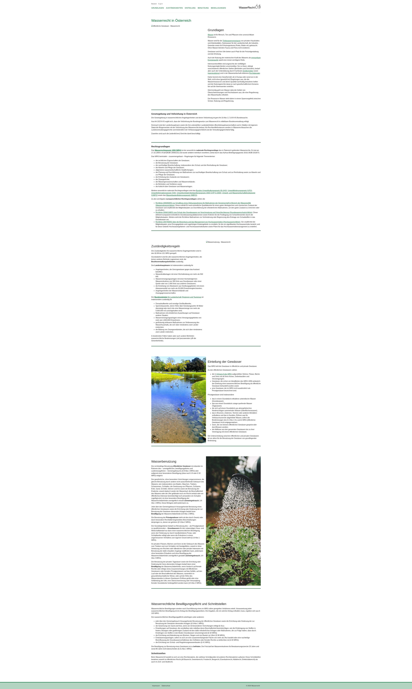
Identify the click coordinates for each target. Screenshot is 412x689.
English (160, 4)
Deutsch (154, 4)
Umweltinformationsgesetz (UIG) (163, 193)
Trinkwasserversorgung (231, 41)
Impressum (156, 686)
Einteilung (190, 8)
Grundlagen (157, 8)
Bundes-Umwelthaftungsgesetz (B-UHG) (211, 190)
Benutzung (203, 8)
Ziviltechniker (248, 71)
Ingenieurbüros (213, 73)
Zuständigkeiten (174, 8)
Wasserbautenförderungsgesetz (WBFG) (181, 195)
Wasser (210, 35)
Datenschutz (166, 686)
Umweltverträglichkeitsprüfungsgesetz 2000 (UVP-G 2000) (199, 193)
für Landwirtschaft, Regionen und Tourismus (177, 297)
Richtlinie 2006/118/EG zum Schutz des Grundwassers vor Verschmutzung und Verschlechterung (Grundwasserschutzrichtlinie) (204, 212)
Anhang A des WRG (224, 374)
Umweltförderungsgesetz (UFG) (240, 190)
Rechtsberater (254, 73)
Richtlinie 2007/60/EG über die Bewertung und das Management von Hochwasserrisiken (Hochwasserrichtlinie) (198, 222)
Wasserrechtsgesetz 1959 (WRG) (168, 150)
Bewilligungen (218, 8)
